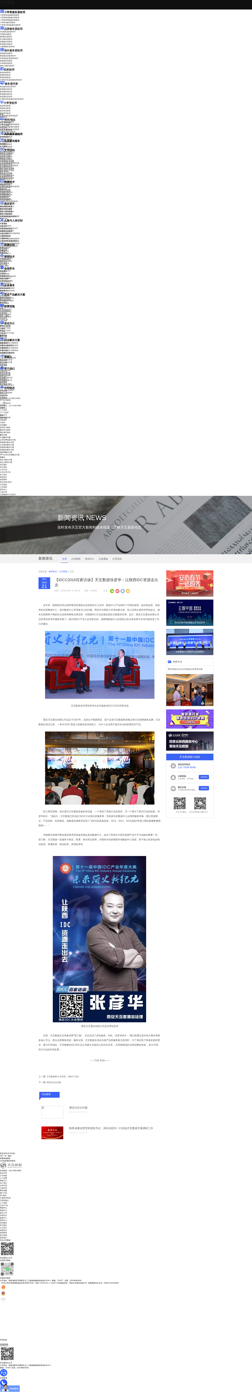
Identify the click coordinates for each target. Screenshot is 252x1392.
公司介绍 (3, 372)
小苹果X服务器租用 (7, 22)
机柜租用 (9, 69)
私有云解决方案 (6, 360)
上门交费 (3, 1178)
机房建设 (3, 144)
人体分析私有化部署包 (9, 241)
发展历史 (3, 1230)
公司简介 (3, 1228)
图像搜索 (3, 250)
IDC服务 (3, 1195)
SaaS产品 (4, 319)
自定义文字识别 (6, 173)
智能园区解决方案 (7, 450)
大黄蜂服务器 (7, 47)
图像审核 (3, 253)
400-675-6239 (5, 1342)
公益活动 (3, 1188)
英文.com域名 (5, 123)
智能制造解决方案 (7, 447)
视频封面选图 (5, 190)
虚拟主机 (3, 128)
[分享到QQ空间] (128, 590)
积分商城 (6, 384)
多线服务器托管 (6, 97)
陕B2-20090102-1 (42, 1283)
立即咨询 (203, 777)
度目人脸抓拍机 (6, 214)
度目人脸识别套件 (7, 212)
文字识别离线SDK (7, 175)
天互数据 (7, 2)
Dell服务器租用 (8, 32)
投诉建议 (3, 1223)
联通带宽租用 (5, 108)
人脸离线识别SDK (9, 228)
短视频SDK (4, 197)
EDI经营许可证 (6, 312)
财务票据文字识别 (7, 171)
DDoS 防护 (4, 137)
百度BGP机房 (5, 1198)
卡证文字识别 (5, 156)
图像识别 (5, 248)
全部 (64, 559)
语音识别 (5, 259)
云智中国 (3, 396)
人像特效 (5, 236)
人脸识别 (3, 223)
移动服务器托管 (6, 92)
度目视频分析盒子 (7, 207)
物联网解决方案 (6, 452)
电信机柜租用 (5, 72)
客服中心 (3, 1210)
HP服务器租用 (5, 34)
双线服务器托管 (6, 94)
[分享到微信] (112, 590)
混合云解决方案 (6, 362)
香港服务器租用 (8, 56)
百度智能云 (4, 1200)
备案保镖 (5, 317)
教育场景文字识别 (7, 168)
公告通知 (103, 559)
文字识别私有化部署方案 (9, 163)
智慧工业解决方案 (9, 345)
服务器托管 (11, 83)
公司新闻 (3, 391)
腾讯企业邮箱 (5, 326)
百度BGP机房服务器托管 (11, 99)
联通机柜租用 (5, 75)
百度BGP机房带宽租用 (9, 116)
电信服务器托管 (8, 87)
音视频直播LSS (6, 195)
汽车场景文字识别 (7, 161)
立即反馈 (203, 788)
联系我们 (3, 379)
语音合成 (3, 262)
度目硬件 (9, 203)
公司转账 (3, 1176)
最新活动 (3, 6)
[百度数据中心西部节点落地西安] (189, 654)
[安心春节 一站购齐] (189, 596)
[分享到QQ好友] (122, 590)
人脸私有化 (4, 238)
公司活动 (117, 559)
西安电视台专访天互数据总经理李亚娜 (185, 669)
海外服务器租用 (13, 50)
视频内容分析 (5, 185)
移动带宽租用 (5, 111)
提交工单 (3, 1213)
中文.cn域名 (4, 125)
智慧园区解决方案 (9, 348)
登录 (2, 415)
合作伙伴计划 (5, 374)
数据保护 (3, 302)
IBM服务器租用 (6, 37)
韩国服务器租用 (6, 61)
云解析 (2, 329)
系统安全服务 (7, 288)
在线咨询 (4, 1345)
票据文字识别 (5, 158)
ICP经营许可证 (6, 309)
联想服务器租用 (6, 44)
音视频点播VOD (6, 192)
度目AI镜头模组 (6, 209)
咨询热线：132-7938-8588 (10, 406)
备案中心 (3, 1218)
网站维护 (5, 300)
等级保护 (3, 271)
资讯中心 (3, 393)
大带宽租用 (10, 102)
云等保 (4, 274)
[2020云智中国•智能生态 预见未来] (189, 625)
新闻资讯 (53, 571)
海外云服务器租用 (7, 66)
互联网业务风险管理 (8, 276)
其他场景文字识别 (7, 178)
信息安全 (3, 1215)
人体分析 (5, 226)
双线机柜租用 (5, 77)
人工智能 (3, 146)
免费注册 (3, 418)
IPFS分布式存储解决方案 (10, 455)
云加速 (2, 331)
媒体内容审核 (5, 187)
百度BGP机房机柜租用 (11, 80)
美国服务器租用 (6, 53)
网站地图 (3, 1190)
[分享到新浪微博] (117, 590)
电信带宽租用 (5, 106)
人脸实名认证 (7, 231)
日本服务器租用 (6, 63)
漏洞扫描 (5, 297)
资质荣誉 (3, 382)
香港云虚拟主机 (6, 130)
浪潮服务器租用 (6, 42)
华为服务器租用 (6, 39)
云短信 (2, 334)
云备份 (2, 422)
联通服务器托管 (6, 89)
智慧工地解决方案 (9, 350)
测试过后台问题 (54, 1082)
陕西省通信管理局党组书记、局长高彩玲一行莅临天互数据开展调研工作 (111, 1128)
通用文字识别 (7, 153)
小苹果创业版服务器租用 (9, 15)
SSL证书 (5, 281)
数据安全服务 (7, 291)
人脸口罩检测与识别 (10, 233)
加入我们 (3, 377)
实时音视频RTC (6, 200)
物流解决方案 (7, 353)
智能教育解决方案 (7, 442)
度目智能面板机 (8, 217)
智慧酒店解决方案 (9, 343)
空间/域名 (9, 119)
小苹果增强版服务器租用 (9, 20)
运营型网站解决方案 (8, 440)
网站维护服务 (5, 432)
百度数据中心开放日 (10, 398)
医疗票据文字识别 (9, 166)
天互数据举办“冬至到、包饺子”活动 (63, 1076)
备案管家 (5, 314)
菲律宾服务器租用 (9, 58)
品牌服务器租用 (13, 28)
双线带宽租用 (5, 113)
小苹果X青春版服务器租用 (10, 25)
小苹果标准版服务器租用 (9, 18)
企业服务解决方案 (7, 445)
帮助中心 (3, 408)
